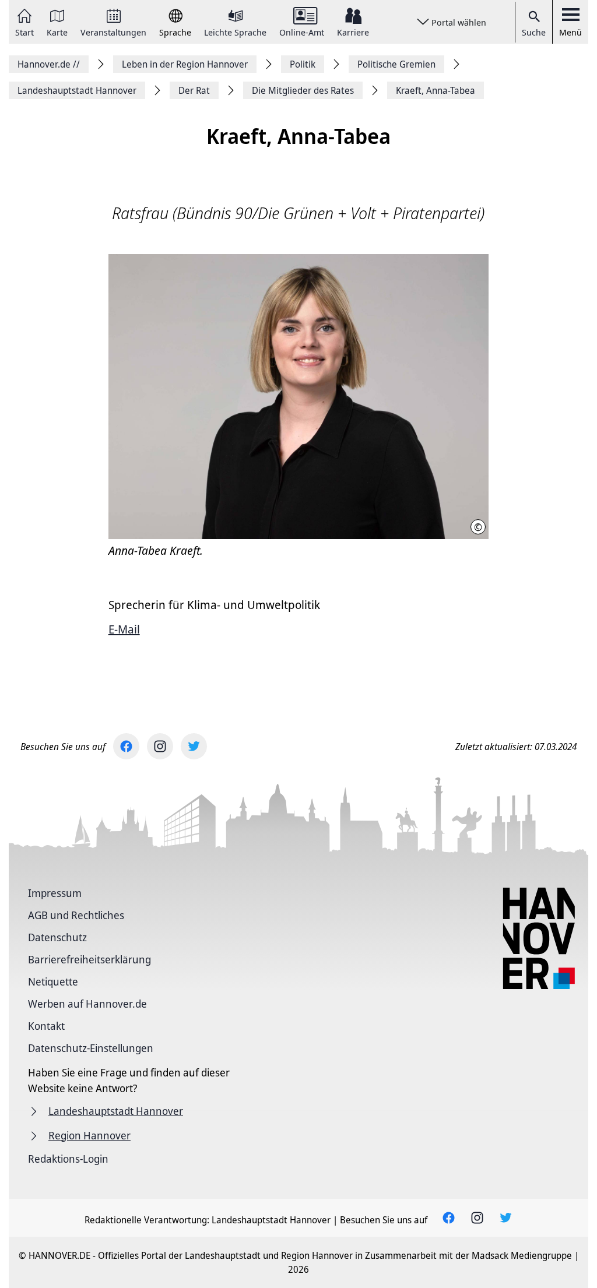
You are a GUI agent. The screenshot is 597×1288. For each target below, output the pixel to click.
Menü (570, 32)
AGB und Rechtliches (76, 915)
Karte (57, 31)
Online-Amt (301, 31)
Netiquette (53, 981)
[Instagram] (160, 746)
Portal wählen (458, 22)
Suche (534, 32)
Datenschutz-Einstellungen (90, 1048)
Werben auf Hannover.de (87, 1003)
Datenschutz (57, 937)
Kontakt (46, 1025)
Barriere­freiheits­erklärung (89, 959)
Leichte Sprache (235, 31)
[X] (194, 746)
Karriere (353, 31)
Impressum (55, 893)
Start (24, 31)
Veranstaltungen (113, 31)
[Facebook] (126, 746)
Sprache (175, 31)
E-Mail (124, 629)
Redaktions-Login (68, 1158)
